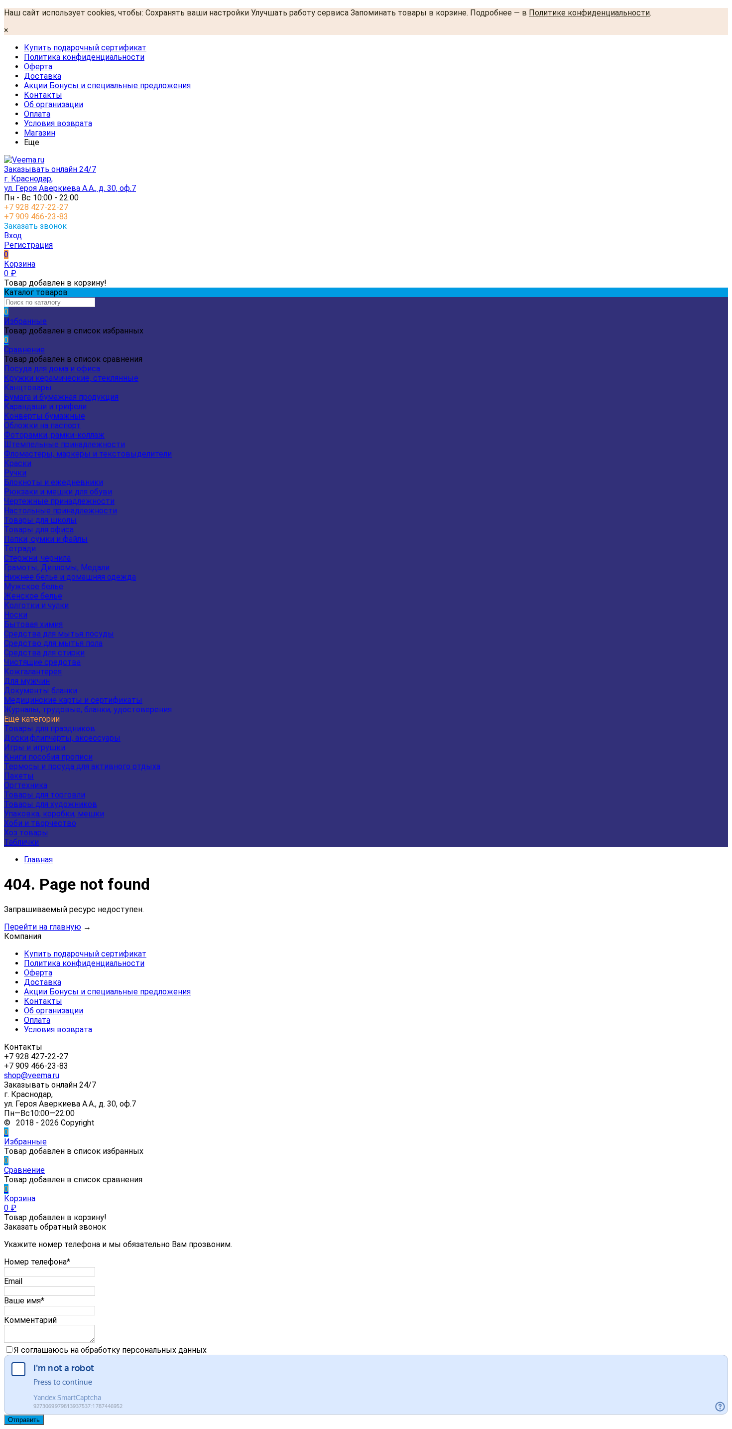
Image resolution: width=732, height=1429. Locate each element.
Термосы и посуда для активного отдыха (82, 766)
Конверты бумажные (44, 416)
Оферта (38, 66)
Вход (13, 235)
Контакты (43, 95)
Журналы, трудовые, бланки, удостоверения (88, 709)
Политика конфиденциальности (84, 57)
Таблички (21, 842)
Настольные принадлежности (60, 510)
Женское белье (33, 596)
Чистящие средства (42, 662)
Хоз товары (26, 832)
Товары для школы (40, 520)
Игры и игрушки (34, 747)
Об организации (53, 104)
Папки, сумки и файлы (46, 539)
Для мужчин (27, 681)
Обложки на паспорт (42, 425)
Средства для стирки (44, 652)
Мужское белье (33, 586)
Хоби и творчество (40, 823)
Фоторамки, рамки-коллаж (54, 435)
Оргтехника (25, 785)
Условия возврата (58, 123)
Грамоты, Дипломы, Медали (57, 567)
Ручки (15, 472)
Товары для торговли (44, 794)
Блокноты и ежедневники (53, 482)
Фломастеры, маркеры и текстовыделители (88, 454)
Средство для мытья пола (53, 643)
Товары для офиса (39, 529)
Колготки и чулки (36, 605)
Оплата (37, 114)
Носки (15, 615)
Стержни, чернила (37, 558)
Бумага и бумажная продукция (61, 397)
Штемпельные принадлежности (64, 444)
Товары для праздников (49, 728)
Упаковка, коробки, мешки (54, 813)
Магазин (39, 133)
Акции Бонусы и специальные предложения (107, 85)
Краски (17, 463)
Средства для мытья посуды (59, 633)
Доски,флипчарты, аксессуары (62, 738)
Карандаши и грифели (45, 406)
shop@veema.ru (31, 1075)
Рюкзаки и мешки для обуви (58, 491)
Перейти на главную (42, 927)
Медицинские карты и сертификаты (73, 700)
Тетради (20, 548)
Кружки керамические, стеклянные (71, 378)
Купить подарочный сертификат (85, 47)
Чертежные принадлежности (59, 501)
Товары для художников (50, 804)
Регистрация (28, 245)
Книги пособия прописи (48, 757)
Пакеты (19, 776)
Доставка (42, 76)
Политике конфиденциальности (589, 12)
